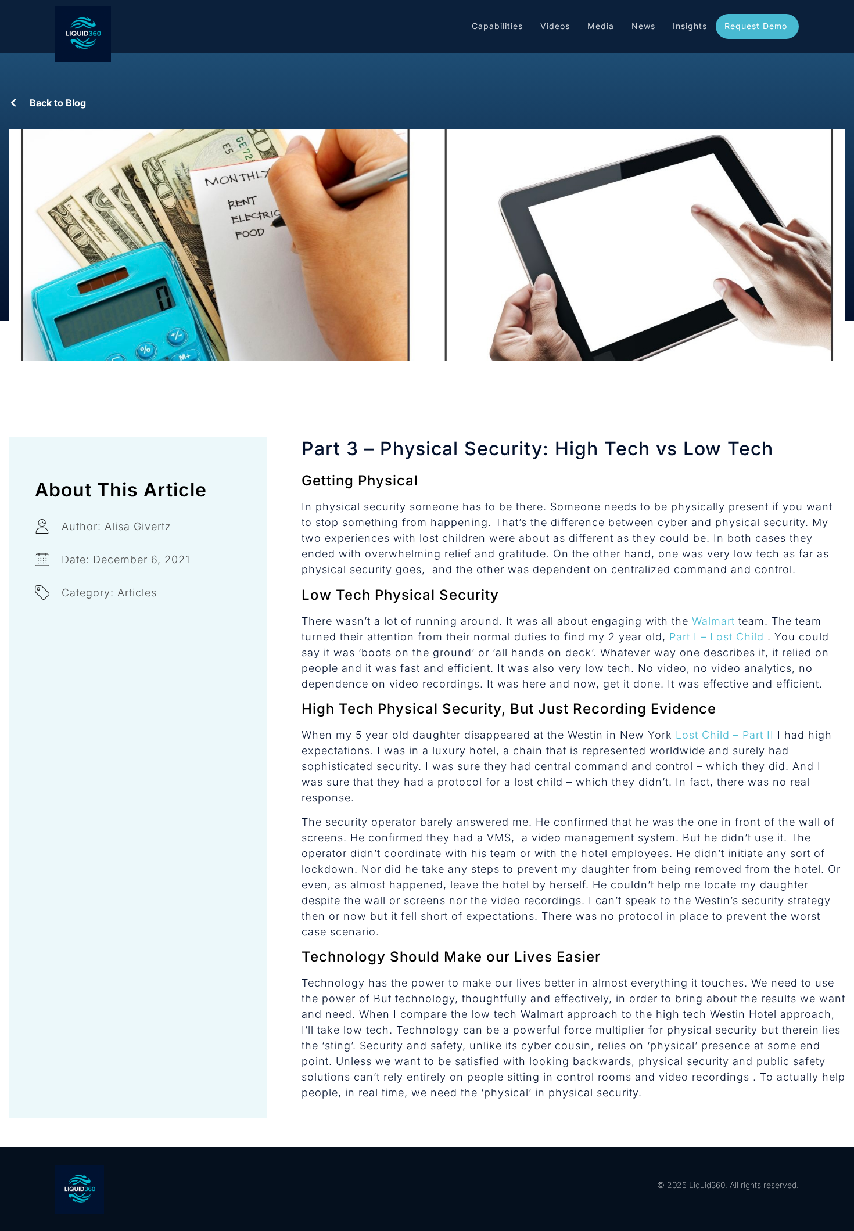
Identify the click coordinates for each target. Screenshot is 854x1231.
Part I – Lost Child (718, 637)
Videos (555, 26)
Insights (690, 26)
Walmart (713, 621)
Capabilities (497, 26)
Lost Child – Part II (725, 735)
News (643, 26)
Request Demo (755, 26)
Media (600, 26)
